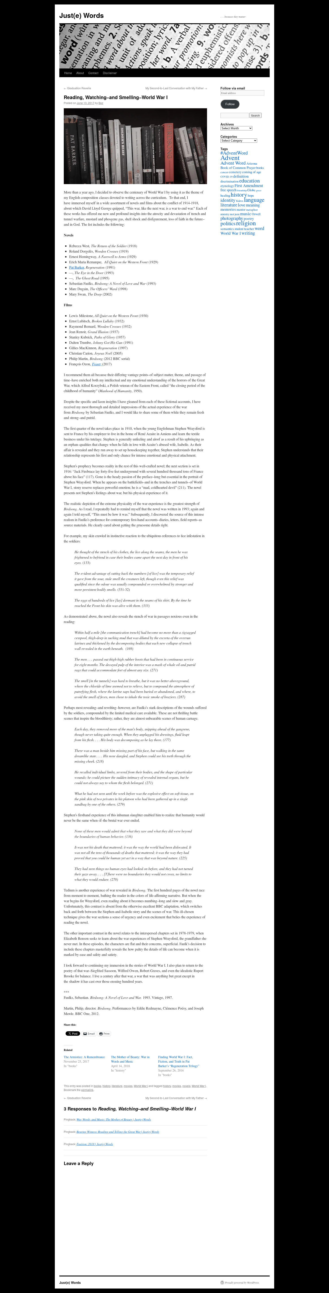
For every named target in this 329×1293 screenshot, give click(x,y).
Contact (93, 73)
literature (117, 1086)
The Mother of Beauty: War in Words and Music (130, 1059)
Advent (229, 157)
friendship (242, 190)
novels (186, 1086)
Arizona (251, 163)
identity (227, 200)
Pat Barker (76, 267)
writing (248, 233)
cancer (224, 172)
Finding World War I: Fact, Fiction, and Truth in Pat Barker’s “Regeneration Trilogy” (178, 1061)
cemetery (235, 172)
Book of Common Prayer (238, 167)
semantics (227, 228)
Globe (251, 190)
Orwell (256, 214)
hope (251, 195)
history (106, 1086)
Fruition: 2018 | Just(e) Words (95, 1144)
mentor (241, 209)
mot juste (234, 214)
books (97, 1086)
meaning (253, 205)
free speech (228, 189)
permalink (87, 1090)
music (245, 214)
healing (225, 195)
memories (228, 209)
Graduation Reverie (77, 88)
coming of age (251, 172)
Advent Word (233, 163)
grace (258, 190)
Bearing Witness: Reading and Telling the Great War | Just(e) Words (118, 1132)
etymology (227, 186)
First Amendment (249, 185)
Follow (230, 104)
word (259, 228)
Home (68, 73)
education (249, 180)
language (254, 199)
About (80, 73)
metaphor (252, 210)
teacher (249, 228)
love (241, 205)
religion (246, 223)
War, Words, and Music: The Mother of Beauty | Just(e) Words (114, 1119)
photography (231, 218)
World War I (141, 1086)
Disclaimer (110, 73)
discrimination (229, 181)
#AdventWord (234, 152)
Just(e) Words (81, 15)
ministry (224, 214)
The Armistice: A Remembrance (84, 1057)
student (239, 229)
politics (227, 223)
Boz (100, 103)
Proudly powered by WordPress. (242, 1282)
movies (128, 1086)
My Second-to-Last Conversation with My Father (176, 88)
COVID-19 (226, 176)
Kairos (239, 200)
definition (241, 176)
